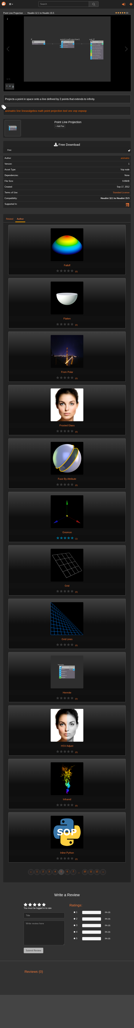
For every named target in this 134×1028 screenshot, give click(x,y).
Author (20, 219)
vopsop (82, 110)
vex (70, 110)
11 (91, 871)
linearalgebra (29, 110)
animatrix (10, 110)
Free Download (69, 144)
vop (75, 110)
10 (85, 871)
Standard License (121, 192)
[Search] (94, 4)
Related (9, 219)
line (19, 110)
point (47, 110)
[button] (11, 4)
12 (97, 871)
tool (65, 110)
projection (56, 110)
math (40, 110)
